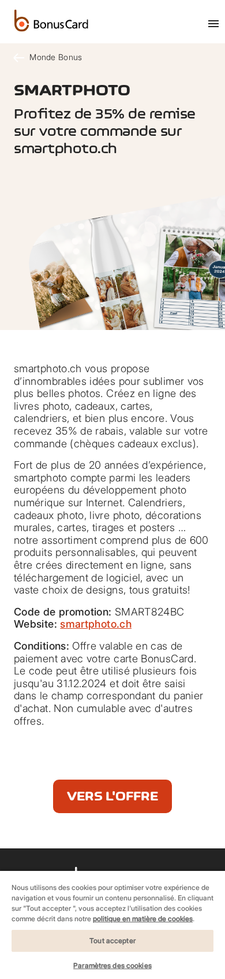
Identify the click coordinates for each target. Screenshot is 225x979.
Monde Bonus (54, 57)
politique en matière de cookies (143, 918)
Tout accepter (112, 940)
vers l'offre (112, 796)
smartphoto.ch (96, 624)
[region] (112, 924)
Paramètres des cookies (112, 965)
